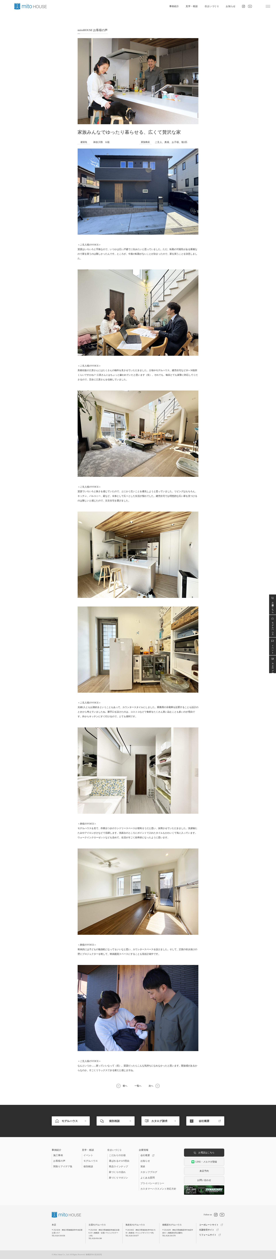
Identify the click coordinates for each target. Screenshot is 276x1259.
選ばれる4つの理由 (119, 1161)
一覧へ (138, 1086)
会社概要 (145, 1155)
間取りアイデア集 (62, 1166)
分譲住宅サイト (206, 1230)
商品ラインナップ (118, 1166)
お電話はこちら (206, 1152)
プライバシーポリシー (152, 1183)
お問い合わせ (204, 1180)
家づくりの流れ (117, 1172)
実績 (142, 1166)
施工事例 (58, 1155)
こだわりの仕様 (117, 1155)
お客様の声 (59, 1161)
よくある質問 (147, 1177)
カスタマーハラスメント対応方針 (158, 1189)
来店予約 (204, 1171)
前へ (125, 1086)
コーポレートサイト (208, 1225)
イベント (88, 1155)
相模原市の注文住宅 (94, 1255)
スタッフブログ (148, 1172)
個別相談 (88, 1166)
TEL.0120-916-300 (95, 1238)
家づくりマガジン (118, 1177)
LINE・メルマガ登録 (206, 1162)
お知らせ (230, 6)
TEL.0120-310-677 (132, 1236)
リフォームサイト (207, 1235)
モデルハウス (91, 1161)
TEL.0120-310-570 (169, 1236)
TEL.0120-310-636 (58, 1236)
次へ (151, 1086)
